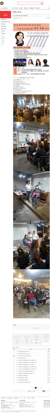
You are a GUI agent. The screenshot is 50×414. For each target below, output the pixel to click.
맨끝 (41, 388)
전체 (17, 334)
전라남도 (26, 341)
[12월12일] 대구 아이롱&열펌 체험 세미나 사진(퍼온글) (26, 366)
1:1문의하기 (3, 31)
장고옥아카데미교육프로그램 (5, 21)
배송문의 (2, 35)
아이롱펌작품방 (31, 8)
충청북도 (26, 339)
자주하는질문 (3, 33)
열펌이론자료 (26, 8)
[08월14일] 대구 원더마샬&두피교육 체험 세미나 (25, 371)
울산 (17, 343)
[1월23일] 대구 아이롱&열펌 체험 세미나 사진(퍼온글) (26, 362)
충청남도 (36, 339)
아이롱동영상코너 (4, 19)
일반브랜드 (21, 8)
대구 (36, 341)
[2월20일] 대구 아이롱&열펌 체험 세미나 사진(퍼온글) (26, 360)
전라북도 (17, 341)
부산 (26, 343)
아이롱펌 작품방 (3, 26)
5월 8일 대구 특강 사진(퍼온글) (22, 377)
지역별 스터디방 (3, 28)
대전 (17, 339)
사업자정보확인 (31, 404)
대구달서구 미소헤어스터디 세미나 (23, 351)
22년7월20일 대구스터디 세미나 (23, 353)
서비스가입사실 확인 (46, 407)
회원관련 (2, 43)
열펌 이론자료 (3, 24)
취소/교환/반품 (3, 37)
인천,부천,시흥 (36, 334)
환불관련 (2, 38)
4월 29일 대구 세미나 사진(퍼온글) (23, 382)
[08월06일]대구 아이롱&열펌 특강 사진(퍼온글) (25, 373)
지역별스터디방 (37, 8)
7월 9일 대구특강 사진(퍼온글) (22, 375)
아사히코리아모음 (15, 8)
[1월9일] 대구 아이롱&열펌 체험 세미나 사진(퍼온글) (25, 364)
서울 (26, 334)
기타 (2, 44)
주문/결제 (2, 40)
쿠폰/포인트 (3, 41)
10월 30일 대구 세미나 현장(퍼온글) (23, 355)
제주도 (36, 343)
